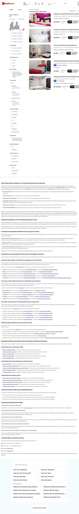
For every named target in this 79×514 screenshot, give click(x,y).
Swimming (14, 123)
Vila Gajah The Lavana (40, 290)
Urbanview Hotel (19, 267)
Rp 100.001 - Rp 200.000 (17, 35)
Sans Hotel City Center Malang (45, 319)
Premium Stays (15, 170)
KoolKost (14, 92)
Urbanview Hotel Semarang (30, 277)
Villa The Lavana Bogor (24, 298)
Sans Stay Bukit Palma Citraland (46, 313)
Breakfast (14, 158)
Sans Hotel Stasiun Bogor (46, 315)
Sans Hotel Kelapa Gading (45, 311)
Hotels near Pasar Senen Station (10, 351)
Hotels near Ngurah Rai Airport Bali (10, 384)
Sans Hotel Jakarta (28, 311)
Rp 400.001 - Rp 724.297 (17, 41)
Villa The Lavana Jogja (28, 294)
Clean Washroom (15, 131)
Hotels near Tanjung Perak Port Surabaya (12, 378)
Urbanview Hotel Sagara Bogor (46, 271)
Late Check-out (15, 155)
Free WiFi (14, 117)
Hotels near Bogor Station (8, 356)
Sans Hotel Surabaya (27, 313)
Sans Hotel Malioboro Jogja (46, 317)
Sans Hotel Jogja (29, 317)
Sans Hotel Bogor (30, 315)
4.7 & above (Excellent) (17, 48)
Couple (13, 65)
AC (13, 126)
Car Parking (14, 111)
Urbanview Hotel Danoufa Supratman (50, 273)
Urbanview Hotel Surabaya (30, 275)
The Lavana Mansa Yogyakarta (46, 294)
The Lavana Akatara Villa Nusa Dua (46, 292)
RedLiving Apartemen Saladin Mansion (54, 331)
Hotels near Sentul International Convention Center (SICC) (15, 368)
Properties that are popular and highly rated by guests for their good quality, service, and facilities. (17, 74)
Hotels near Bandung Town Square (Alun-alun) (13, 382)
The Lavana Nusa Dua (27, 292)
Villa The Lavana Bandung (22, 296)
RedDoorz (14, 85)
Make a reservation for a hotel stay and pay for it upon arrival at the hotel (17, 139)
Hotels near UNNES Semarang (9, 370)
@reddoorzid (10, 448)
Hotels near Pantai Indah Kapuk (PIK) (11, 366)
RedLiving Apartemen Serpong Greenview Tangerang (57, 337)
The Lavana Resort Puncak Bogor (43, 298)
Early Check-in (15, 161)
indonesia (31, 9)
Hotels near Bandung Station (9, 349)
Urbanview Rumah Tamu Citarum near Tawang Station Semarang (57, 277)
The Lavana (21, 287)
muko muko (36, 9)
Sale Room (14, 149)
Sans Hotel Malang (28, 319)
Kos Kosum (14, 173)
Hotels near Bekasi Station (8, 358)
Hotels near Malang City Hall (9, 386)
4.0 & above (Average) (16, 53)
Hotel (13, 167)
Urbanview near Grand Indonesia (50, 269)
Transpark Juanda (42, 335)
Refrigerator (14, 129)
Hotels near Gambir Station (9, 354)
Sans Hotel (16, 308)
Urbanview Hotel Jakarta (30, 269)
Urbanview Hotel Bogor (27, 271)
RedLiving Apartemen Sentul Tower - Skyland (45, 333)
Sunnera (14, 101)
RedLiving (18, 329)
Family (13, 62)
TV (12, 120)
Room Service (15, 114)
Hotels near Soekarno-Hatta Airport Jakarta (12, 380)
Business (14, 60)
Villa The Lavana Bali (24, 290)
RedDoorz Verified (16, 98)
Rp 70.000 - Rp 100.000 (17, 33)
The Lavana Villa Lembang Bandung (42, 296)
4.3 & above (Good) (16, 50)
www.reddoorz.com (28, 407)
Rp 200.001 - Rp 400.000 (17, 38)
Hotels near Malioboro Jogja (9, 372)
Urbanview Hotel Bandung (29, 273)
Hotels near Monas (7, 364)
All (12, 83)
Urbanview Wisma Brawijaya (49, 275)
